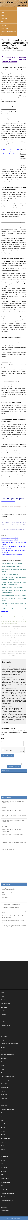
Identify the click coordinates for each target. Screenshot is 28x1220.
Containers (3, 1062)
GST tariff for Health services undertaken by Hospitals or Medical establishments (14, 926)
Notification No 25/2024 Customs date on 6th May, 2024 (14, 834)
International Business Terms (7, 1109)
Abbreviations (4, 1007)
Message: (3, 742)
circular (2, 1204)
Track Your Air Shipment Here (8, 846)
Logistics (3, 1149)
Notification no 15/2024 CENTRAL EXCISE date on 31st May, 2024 (14, 806)
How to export (4, 1073)
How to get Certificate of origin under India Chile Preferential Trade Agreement (12, 888)
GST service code (5, 1153)
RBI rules (3, 25)
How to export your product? (9, 538)
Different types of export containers (11, 554)
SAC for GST (4, 1142)
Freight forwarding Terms (6, 1080)
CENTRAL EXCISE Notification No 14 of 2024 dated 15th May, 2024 (13, 811)
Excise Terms (4, 1105)
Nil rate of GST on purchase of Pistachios (10, 907)
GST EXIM (3, 1171)
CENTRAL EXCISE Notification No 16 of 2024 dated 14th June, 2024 (13, 801)
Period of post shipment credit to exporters (11, 904)
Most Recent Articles (6, 797)
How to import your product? (9, 540)
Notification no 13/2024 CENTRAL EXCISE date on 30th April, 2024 (14, 816)
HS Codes (3, 1127)
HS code (3, 1047)
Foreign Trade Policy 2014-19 (7, 1076)
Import (2, 12)
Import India (3, 1018)
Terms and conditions (5, 1210)
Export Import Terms (5, 1025)
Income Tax (3, 1065)
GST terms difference (5, 1182)
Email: (2, 738)
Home (2, 9)
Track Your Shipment (5, 1003)
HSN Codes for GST (5, 1138)
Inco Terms (3, 1010)
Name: (2, 734)
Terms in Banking (4, 1087)
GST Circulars (4, 1167)
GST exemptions (4, 1156)
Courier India (4, 1196)
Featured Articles (6, 884)
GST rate (3, 1164)
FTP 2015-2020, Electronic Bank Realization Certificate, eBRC (14, 911)
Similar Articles (5, 770)
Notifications (3, 1113)
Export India (3, 1014)
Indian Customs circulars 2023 (7, 1193)
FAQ (2, 1032)
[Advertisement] (14, 785)
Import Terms (4, 1094)
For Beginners (4, 1000)
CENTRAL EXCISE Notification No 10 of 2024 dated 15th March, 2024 (13, 830)
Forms (2, 1069)
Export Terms (4, 1098)
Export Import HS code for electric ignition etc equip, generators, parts (13, 921)
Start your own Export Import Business (9, 1043)
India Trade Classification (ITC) (7, 1054)
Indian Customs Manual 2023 (8, 31)
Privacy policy (4, 1207)
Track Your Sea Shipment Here (8, 849)
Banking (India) (4, 1051)
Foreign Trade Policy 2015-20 (7, 1040)
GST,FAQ (3, 1134)
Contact (3, 35)
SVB (2, 1120)
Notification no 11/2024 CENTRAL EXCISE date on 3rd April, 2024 (13, 825)
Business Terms (4, 1083)
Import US (3, 1021)
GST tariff (3, 1160)
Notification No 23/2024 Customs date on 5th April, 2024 (14, 842)
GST (2, 1116)
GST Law (3, 1131)
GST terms (3, 1175)
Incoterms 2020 (5, 28)
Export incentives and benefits (7, 1029)
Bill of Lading (4, 18)
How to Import (20, 50)
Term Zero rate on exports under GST (10, 901)
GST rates (3, 22)
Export (2, 15)
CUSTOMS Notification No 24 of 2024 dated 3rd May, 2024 (13, 838)
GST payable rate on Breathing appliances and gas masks (13, 893)
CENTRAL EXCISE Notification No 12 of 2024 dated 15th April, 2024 (13, 821)
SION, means (5, 897)
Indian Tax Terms (4, 1178)
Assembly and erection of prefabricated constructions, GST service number (13, 916)
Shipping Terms (4, 1091)
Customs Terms (4, 1102)
